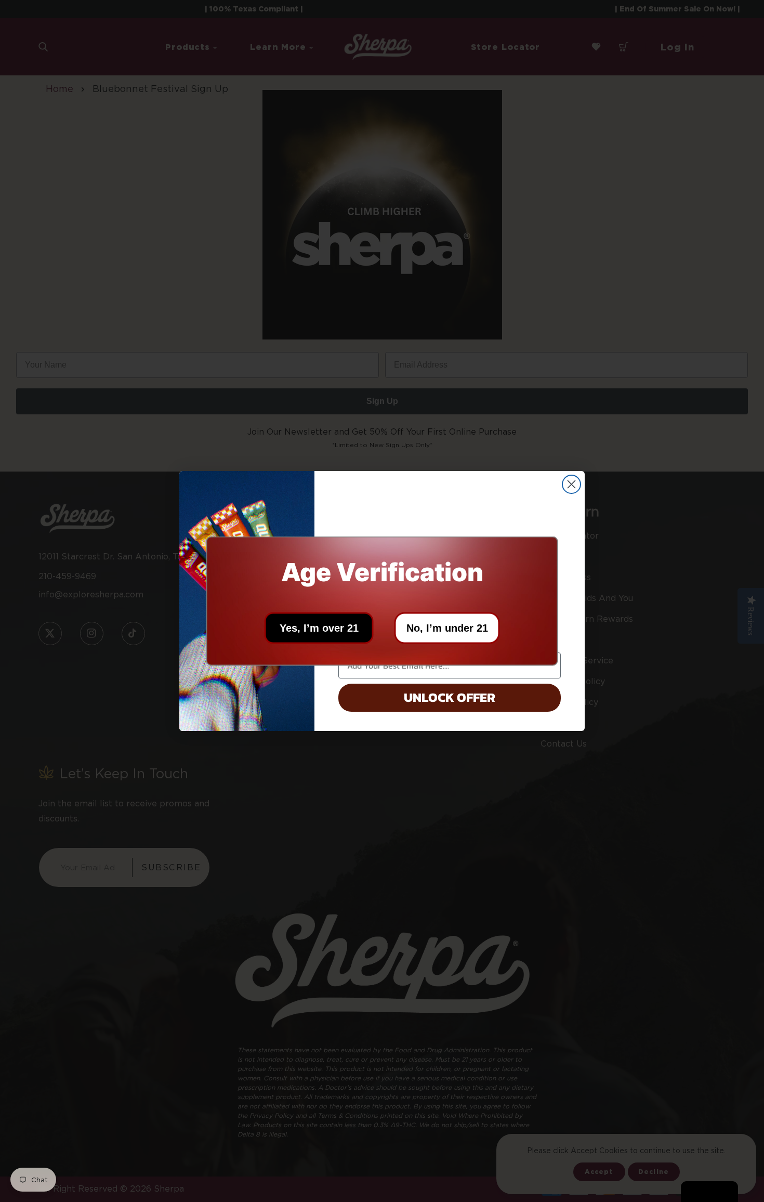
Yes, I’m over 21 (319, 628)
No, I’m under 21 (447, 628)
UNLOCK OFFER (449, 697)
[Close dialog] (571, 484)
